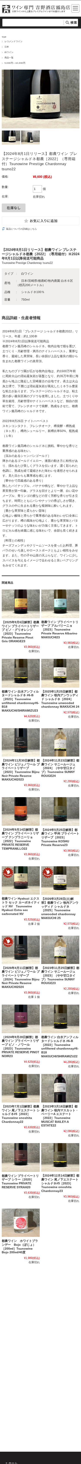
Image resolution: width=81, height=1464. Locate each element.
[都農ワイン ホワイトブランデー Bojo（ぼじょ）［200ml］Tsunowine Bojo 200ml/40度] (21, 1223)
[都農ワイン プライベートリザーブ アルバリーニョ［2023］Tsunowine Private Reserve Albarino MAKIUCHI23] (60, 603)
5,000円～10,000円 (15, 63)
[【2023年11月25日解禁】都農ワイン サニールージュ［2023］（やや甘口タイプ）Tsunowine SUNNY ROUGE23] (60, 950)
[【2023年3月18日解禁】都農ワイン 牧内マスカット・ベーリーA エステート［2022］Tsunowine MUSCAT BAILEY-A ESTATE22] (60, 1088)
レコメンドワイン (14, 41)
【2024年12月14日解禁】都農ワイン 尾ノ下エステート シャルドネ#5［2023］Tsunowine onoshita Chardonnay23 (60, 1183)
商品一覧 (9, 57)
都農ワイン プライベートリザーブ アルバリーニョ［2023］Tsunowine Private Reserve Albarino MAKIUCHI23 (59, 629)
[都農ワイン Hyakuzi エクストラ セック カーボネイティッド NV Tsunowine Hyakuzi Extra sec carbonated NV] (21, 880)
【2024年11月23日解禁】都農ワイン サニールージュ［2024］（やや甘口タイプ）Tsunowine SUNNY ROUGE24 (60, 768)
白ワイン (9, 52)
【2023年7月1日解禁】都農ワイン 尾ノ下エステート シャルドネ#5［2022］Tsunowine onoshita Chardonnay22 (21, 1114)
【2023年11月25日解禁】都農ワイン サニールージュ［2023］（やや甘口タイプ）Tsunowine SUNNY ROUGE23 (60, 975)
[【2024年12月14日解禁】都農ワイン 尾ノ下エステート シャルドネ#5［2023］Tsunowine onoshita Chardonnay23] (60, 1157)
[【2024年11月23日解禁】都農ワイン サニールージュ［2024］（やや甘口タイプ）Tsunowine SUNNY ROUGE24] (60, 742)
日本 (7, 47)
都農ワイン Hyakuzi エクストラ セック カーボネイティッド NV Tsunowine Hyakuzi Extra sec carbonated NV (21, 906)
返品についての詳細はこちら (21, 229)
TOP (4, 37)
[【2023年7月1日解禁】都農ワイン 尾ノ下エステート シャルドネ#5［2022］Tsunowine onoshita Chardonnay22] (21, 1088)
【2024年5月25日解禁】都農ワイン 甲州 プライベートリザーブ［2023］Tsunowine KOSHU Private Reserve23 (60, 837)
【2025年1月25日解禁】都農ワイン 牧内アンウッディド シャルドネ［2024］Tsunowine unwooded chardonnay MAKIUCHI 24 (60, 699)
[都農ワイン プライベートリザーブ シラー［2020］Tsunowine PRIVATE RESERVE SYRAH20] (21, 1157)
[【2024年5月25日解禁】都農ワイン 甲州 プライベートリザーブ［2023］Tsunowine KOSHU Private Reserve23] (60, 811)
